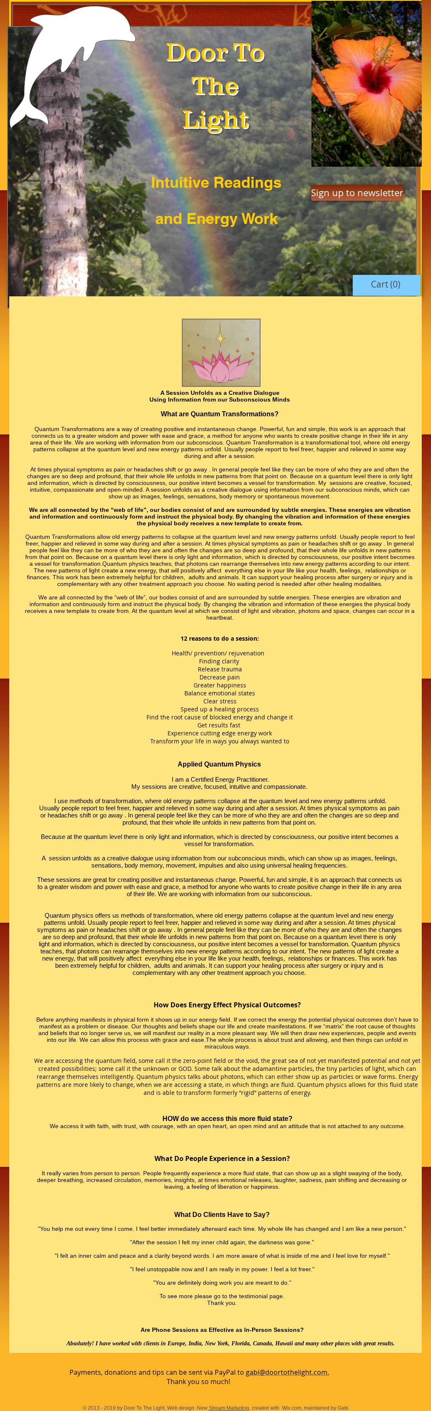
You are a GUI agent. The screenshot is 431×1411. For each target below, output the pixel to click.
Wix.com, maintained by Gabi (315, 1408)
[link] (386, 284)
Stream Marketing (229, 1408)
